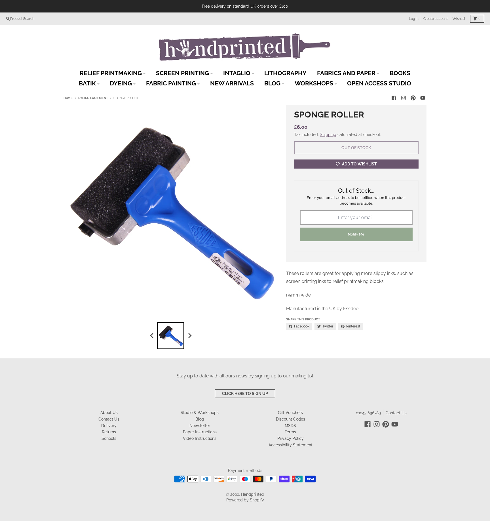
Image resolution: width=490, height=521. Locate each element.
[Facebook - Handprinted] (394, 98)
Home (68, 98)
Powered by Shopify (245, 500)
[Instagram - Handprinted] (403, 98)
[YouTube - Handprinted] (422, 98)
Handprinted (252, 494)
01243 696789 (368, 413)
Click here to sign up (245, 393)
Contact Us (396, 413)
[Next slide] (189, 335)
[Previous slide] (152, 335)
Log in (414, 19)
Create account (435, 19)
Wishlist (459, 19)
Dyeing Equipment (93, 98)
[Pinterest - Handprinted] (413, 98)
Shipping (328, 134)
